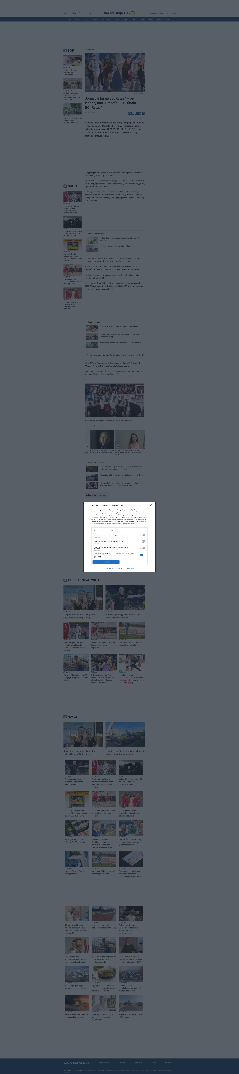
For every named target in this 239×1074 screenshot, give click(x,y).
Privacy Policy (130, 568)
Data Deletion (109, 568)
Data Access (119, 568)
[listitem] (119, 531)
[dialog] (119, 537)
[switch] (142, 535)
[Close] (152, 505)
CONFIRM (106, 562)
